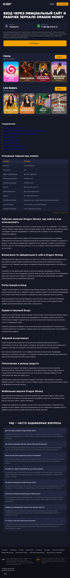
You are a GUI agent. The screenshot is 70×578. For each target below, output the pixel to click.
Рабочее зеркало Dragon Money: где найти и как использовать (24, 131)
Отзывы (21, 549)
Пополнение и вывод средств (13, 146)
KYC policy (47, 549)
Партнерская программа (37, 552)
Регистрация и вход (10, 137)
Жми (5, 573)
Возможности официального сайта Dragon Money (20, 134)
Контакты (5, 549)
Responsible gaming (7, 552)
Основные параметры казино (13, 128)
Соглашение (13, 549)
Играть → (60, 57)
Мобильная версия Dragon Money (14, 149)
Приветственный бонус (11, 140)
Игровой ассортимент (11, 143)
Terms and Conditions (58, 549)
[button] (35, 430)
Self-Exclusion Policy (21, 552)
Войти (52, 4)
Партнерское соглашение (54, 552)
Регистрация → (35, 43)
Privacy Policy (30, 549)
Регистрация (62, 4)
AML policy (39, 549)
